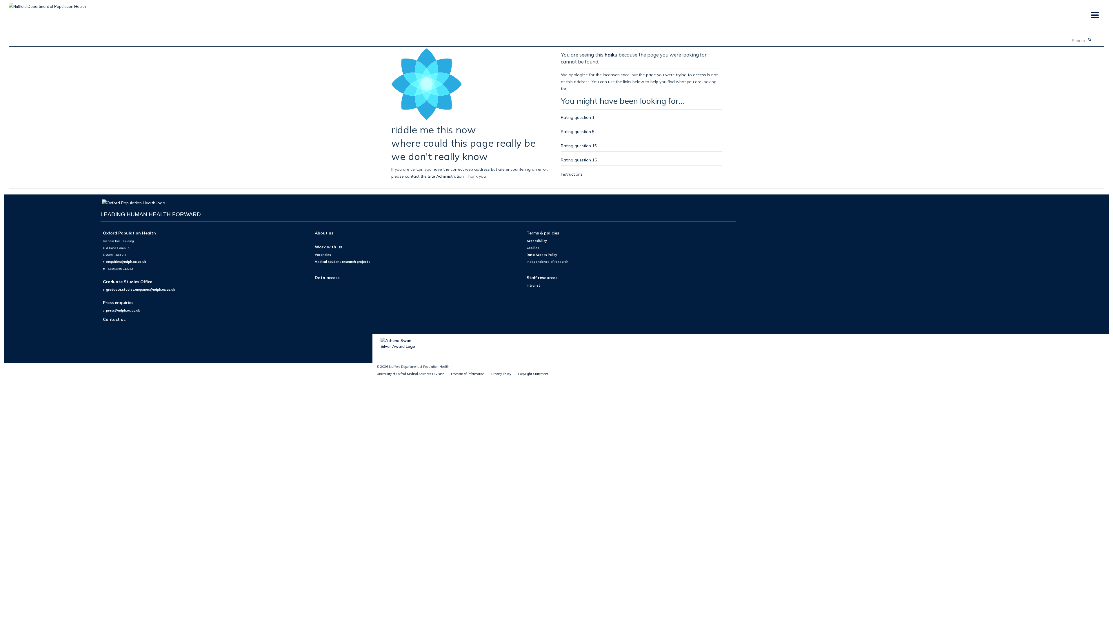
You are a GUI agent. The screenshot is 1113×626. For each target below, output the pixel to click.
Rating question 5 (577, 131)
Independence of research (547, 262)
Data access (327, 277)
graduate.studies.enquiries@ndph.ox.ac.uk (140, 289)
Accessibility (537, 241)
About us (324, 232)
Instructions (572, 174)
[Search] (1089, 40)
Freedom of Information (468, 374)
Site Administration (446, 176)
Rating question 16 (579, 159)
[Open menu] (1094, 15)
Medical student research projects (342, 262)
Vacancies (323, 255)
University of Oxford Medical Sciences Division (410, 374)
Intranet (533, 285)
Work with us (328, 246)
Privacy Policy (501, 374)
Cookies (533, 248)
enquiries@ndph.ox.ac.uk (126, 262)
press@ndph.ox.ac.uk (123, 310)
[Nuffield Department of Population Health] (47, 4)
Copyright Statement (533, 374)
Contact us (114, 319)
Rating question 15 (579, 145)
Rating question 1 (577, 117)
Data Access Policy (542, 255)
